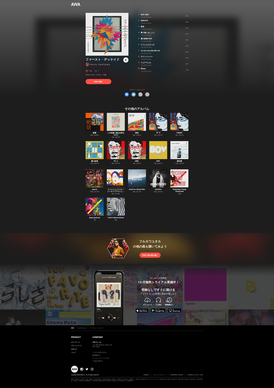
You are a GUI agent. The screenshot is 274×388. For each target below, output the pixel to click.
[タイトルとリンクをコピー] (140, 94)
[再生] (125, 60)
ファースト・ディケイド (96, 328)
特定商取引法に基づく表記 (195, 375)
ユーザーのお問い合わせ (99, 352)
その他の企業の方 (97, 361)
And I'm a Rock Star (137, 189)
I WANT (179, 132)
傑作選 (179, 161)
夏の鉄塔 (94, 161)
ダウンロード (75, 342)
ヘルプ (73, 352)
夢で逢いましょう (148, 32)
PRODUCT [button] (76, 337)
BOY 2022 (145, 14)
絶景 (94, 132)
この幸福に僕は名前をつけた (115, 133)
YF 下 (158, 132)
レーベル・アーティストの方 (100, 358)
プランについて (76, 345)
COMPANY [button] (97, 337)
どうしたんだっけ (148, 44)
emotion (158, 189)
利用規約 (146, 375)
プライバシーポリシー (159, 375)
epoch (94, 189)
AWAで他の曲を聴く (150, 255)
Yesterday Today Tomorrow (179, 190)
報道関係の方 (96, 355)
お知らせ (74, 349)
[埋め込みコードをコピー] (147, 94)
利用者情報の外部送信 (176, 375)
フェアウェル (146, 62)
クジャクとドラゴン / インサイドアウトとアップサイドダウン (115, 191)
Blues (143, 68)
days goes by (94, 217)
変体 (142, 26)
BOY (158, 161)
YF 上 (116, 161)
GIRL (137, 161)
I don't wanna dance (116, 217)
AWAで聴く (98, 81)
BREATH (144, 20)
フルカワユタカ (104, 64)
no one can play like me (150, 50)
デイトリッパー (147, 56)
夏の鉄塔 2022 (146, 38)
